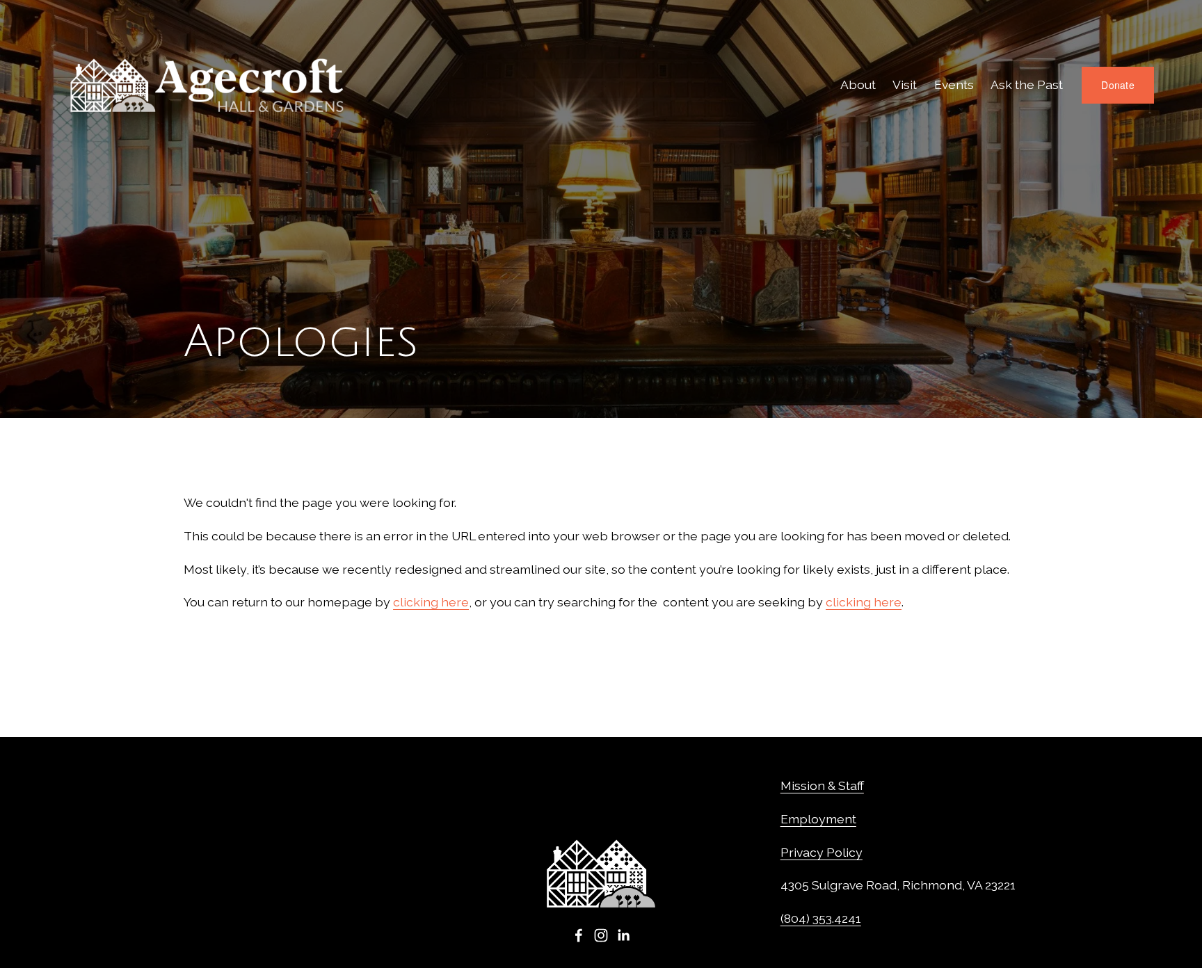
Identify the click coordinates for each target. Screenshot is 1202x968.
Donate (1118, 85)
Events (954, 84)
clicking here (431, 602)
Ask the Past (1027, 84)
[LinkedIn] (623, 935)
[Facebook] (579, 935)
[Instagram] (601, 935)
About (858, 84)
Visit (904, 84)
